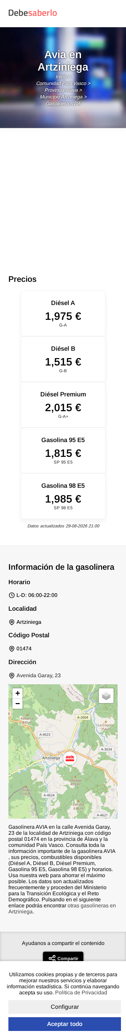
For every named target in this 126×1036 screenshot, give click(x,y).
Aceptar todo (64, 1024)
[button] (70, 758)
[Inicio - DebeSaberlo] (32, 15)
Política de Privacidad (81, 992)
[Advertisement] (63, 195)
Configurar (65, 1006)
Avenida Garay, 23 (38, 675)
